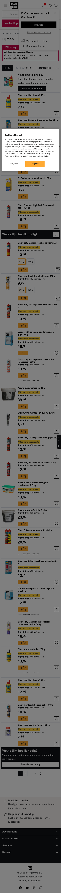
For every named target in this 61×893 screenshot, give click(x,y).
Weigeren (14, 164)
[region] (31, 149)
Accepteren (35, 164)
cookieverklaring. (43, 156)
